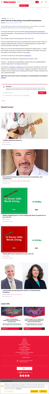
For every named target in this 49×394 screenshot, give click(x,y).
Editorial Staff (24, 343)
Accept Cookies (34, 391)
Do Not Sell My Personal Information (24, 352)
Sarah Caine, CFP (18, 294)
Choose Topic (23, 5)
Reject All (43, 391)
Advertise (24, 340)
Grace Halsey (7, 219)
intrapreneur (27, 55)
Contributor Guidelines (24, 349)
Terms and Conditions (24, 347)
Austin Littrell (7, 142)
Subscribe (41, 92)
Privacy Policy (24, 351)
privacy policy (26, 95)
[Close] (47, 384)
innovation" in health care (16, 67)
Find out (3, 77)
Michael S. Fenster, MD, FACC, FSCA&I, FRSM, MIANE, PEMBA (17, 181)
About (24, 338)
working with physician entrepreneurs (35, 31)
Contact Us (24, 341)
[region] (24, 388)
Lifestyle (3, 100)
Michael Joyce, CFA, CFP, (9, 294)
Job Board (24, 346)
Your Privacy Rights (24, 354)
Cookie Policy (18, 388)
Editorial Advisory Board (24, 344)
